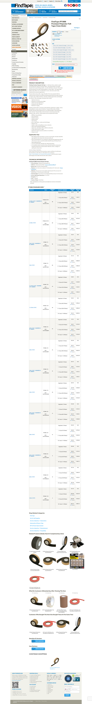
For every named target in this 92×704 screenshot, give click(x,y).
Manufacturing (15, 69)
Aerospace (14, 49)
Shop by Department (34, 679)
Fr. (51, 676)
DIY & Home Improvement (36, 525)
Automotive (45, 17)
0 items (73, 1)
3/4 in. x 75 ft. (70, 45)
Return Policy (38, 701)
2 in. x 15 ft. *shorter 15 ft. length (59, 52)
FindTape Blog (50, 689)
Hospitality (43, 530)
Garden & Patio (16, 34)
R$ (50, 676)
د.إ (58, 675)
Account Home (33, 686)
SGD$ (59, 679)
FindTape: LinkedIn (79, 5)
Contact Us (50, 684)
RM (60, 677)
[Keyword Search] (25, 95)
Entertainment (44, 528)
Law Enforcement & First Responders (19, 67)
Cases (67, 31)
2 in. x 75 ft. (68, 52)
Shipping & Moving (16, 78)
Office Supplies (15, 41)
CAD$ (51, 675)
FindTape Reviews (33, 682)
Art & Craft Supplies (35, 518)
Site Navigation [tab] (23, 15)
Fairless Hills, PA (16, 695)
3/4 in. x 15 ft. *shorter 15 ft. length (59, 45)
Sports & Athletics (16, 80)
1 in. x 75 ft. (68, 47)
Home (32, 17)
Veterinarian (14, 76)
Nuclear (13, 71)
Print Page (76, 27)
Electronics (15, 32)
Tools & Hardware (16, 82)
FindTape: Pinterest (76, 5)
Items (63, 31)
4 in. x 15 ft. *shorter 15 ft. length (59, 56)
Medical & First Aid (16, 39)
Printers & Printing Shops (16, 73)
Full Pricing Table (50, 76)
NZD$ (50, 679)
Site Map (49, 688)
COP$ (57, 676)
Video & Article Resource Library (36, 681)
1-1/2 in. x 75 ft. (71, 50)
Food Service (14, 60)
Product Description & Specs (37, 76)
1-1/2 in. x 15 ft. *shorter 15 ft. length (60, 50)
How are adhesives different (50, 164)
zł (54, 679)
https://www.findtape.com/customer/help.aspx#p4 (40, 154)
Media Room (50, 691)
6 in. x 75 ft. (68, 59)
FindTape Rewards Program (35, 690)
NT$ (49, 680)
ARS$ (60, 675)
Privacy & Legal (50, 687)
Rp (47, 677)
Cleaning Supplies (16, 28)
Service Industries (38, 17)
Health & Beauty (16, 36)
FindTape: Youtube (71, 5)
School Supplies (16, 45)
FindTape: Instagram (68, 5)
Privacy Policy (44, 701)
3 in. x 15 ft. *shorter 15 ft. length (59, 54)
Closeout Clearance (17, 87)
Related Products (60, 76)
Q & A (69, 76)
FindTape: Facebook (65, 5)
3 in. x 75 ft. (68, 54)
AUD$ (48, 676)
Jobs (48, 693)
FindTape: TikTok (73, 5)
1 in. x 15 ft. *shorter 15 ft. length (59, 47)
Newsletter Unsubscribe (34, 691)
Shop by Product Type (34, 677)
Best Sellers (15, 20)
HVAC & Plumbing (15, 65)
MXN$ (55, 675)
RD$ (60, 676)
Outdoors (14, 43)
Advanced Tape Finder (34, 676)
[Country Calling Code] (66, 689)
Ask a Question (73, 29)
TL (47, 680)
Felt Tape (32, 515)
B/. (52, 679)
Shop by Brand (32, 680)
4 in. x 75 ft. (68, 56)
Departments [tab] (15, 15)
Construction (14, 53)
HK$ (53, 677)
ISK (51, 677)
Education (14, 54)
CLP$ (54, 676)
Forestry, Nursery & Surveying (17, 62)
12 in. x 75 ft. (74, 59)
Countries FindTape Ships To (35, 675)
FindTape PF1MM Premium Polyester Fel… (55, 668)
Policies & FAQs (50, 686)
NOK (48, 679)
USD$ (48, 675)
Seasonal (14, 22)
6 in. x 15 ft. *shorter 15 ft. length (59, 59)
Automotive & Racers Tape (36, 523)
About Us (49, 692)
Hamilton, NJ (15, 691)
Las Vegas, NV (15, 693)
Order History (32, 687)
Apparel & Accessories (17, 24)
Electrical (13, 56)
